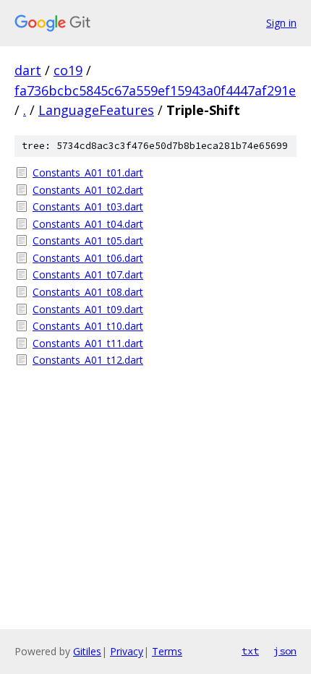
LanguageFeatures (96, 110)
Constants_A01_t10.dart (88, 326)
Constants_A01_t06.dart (88, 258)
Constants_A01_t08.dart (88, 292)
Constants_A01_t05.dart (88, 240)
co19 (68, 70)
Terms (167, 651)
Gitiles (87, 651)
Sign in (281, 23)
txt (250, 650)
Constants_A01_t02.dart (88, 190)
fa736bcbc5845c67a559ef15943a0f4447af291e (155, 90)
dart (27, 70)
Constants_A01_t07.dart (88, 274)
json (285, 650)
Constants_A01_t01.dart (88, 172)
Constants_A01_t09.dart (88, 309)
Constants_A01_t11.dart (88, 343)
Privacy (126, 651)
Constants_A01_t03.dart (88, 206)
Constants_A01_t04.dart (88, 224)
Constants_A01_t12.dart (88, 360)
